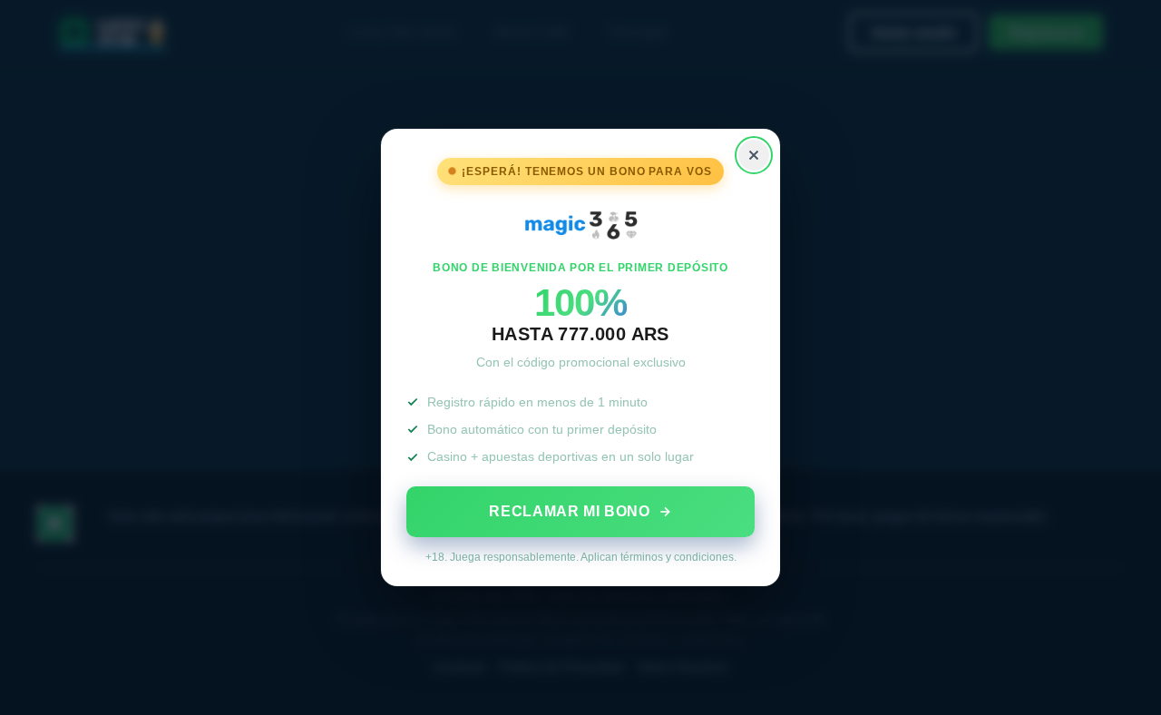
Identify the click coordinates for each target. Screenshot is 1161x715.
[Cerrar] (753, 155)
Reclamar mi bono (569, 511)
